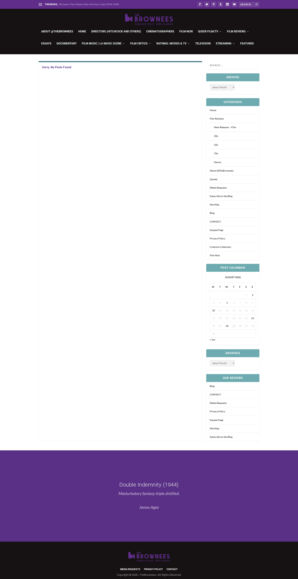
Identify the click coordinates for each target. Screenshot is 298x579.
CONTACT (215, 221)
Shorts (217, 162)
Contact (172, 569)
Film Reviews (236, 31)
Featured (247, 43)
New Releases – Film (225, 127)
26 (227, 325)
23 (252, 318)
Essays (46, 43)
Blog (212, 212)
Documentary (67, 43)
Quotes (213, 179)
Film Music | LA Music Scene (101, 43)
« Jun (212, 339)
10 (213, 310)
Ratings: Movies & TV (171, 43)
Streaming (223, 43)
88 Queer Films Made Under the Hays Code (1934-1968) (89, 4)
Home (82, 31)
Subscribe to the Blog (221, 196)
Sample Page (216, 230)
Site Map (214, 204)
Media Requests (218, 187)
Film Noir (186, 31)
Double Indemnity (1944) (149, 485)
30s (216, 136)
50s (216, 144)
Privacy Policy (217, 238)
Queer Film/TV (208, 31)
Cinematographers (160, 31)
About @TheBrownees (57, 31)
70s (216, 153)
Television (203, 43)
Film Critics (139, 43)
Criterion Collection (220, 246)
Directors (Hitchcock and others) (116, 31)
